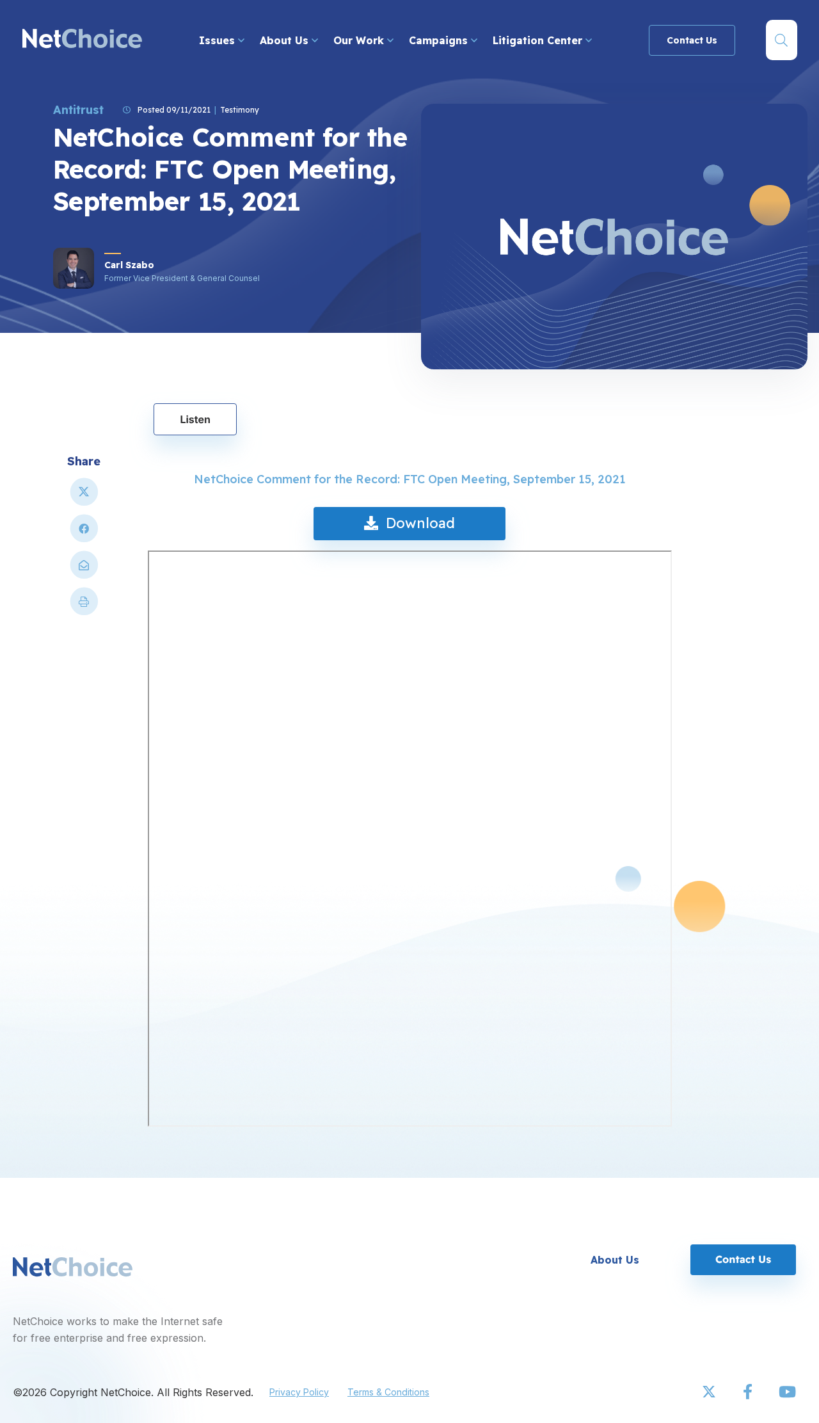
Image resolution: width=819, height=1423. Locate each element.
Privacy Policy (299, 1392)
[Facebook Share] (84, 533)
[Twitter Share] (84, 497)
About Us (286, 40)
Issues (218, 40)
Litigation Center (539, 40)
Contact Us (692, 40)
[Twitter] (710, 1392)
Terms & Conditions (388, 1392)
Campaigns (440, 40)
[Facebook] (748, 1392)
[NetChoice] (82, 40)
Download (416, 523)
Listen (195, 419)
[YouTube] (787, 1392)
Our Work (360, 40)
